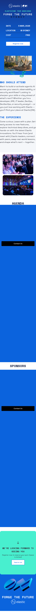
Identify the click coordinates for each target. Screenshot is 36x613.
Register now (18, 44)
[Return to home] (18, 7)
